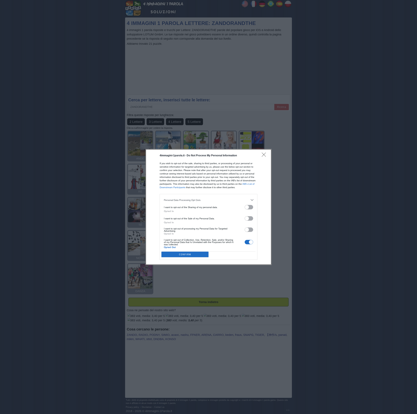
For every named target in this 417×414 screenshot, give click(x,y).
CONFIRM (185, 254)
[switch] (249, 207)
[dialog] (208, 207)
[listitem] (208, 200)
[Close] (265, 156)
